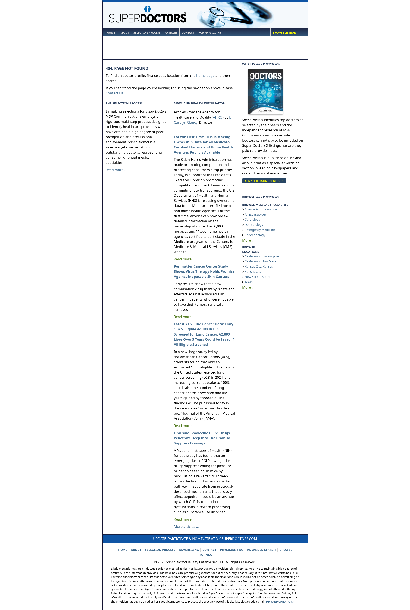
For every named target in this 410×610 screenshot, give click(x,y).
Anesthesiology (255, 214)
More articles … (186, 526)
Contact (188, 32)
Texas (249, 282)
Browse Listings (285, 32)
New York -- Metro (257, 277)
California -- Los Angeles (262, 256)
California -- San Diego (261, 261)
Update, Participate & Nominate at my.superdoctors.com (205, 538)
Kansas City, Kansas (259, 266)
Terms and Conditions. (279, 601)
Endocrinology (255, 235)
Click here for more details (264, 181)
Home (111, 32)
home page (205, 75)
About (124, 32)
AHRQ (218, 117)
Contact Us (114, 93)
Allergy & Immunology (261, 209)
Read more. (183, 259)
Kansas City (253, 272)
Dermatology (254, 225)
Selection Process (146, 32)
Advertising (189, 550)
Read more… (116, 169)
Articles (171, 32)
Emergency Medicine (260, 230)
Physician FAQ (231, 550)
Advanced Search (261, 550)
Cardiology (252, 219)
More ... (248, 240)
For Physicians (210, 32)
